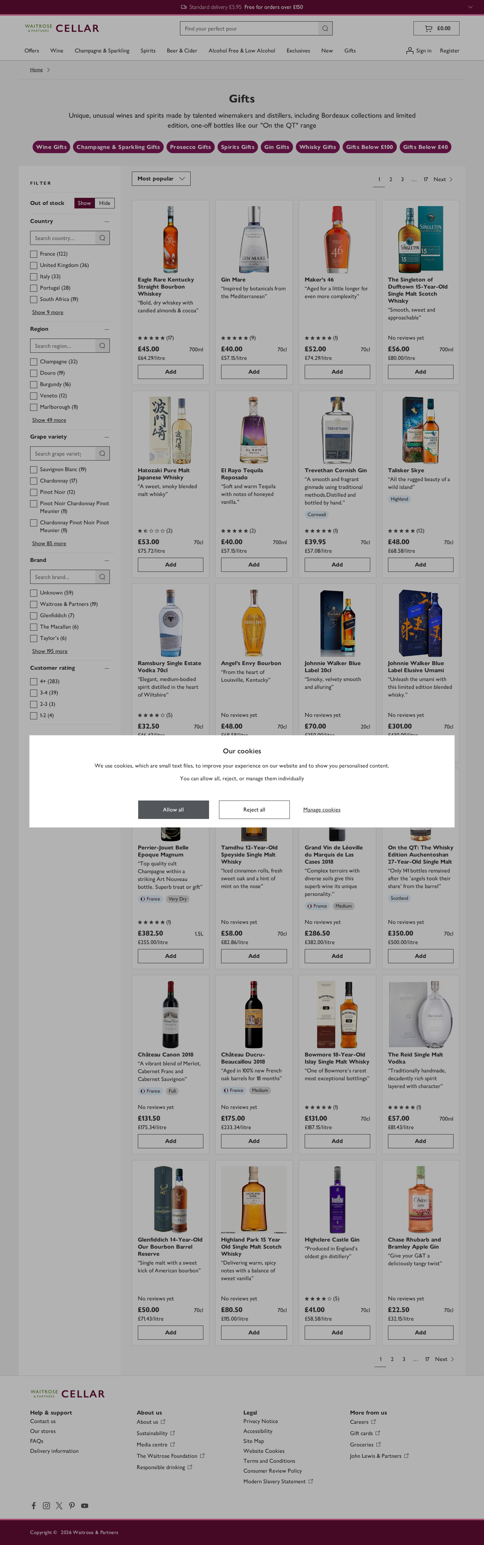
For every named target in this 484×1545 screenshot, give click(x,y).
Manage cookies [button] (322, 809)
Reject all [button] (254, 809)
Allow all (173, 809)
